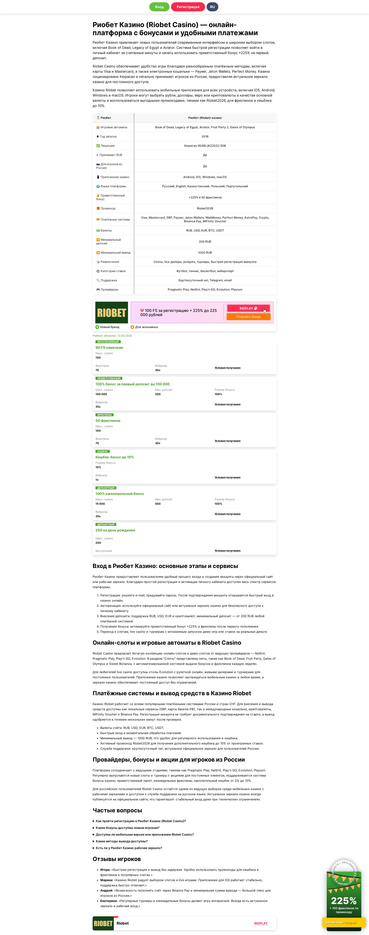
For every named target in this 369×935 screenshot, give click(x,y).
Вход (159, 7)
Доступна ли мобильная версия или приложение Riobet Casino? (145, 834)
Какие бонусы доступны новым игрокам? (128, 828)
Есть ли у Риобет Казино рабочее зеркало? (129, 848)
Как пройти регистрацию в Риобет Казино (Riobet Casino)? (141, 821)
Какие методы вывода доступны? (122, 841)
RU (212, 7)
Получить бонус (248, 317)
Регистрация (188, 7)
